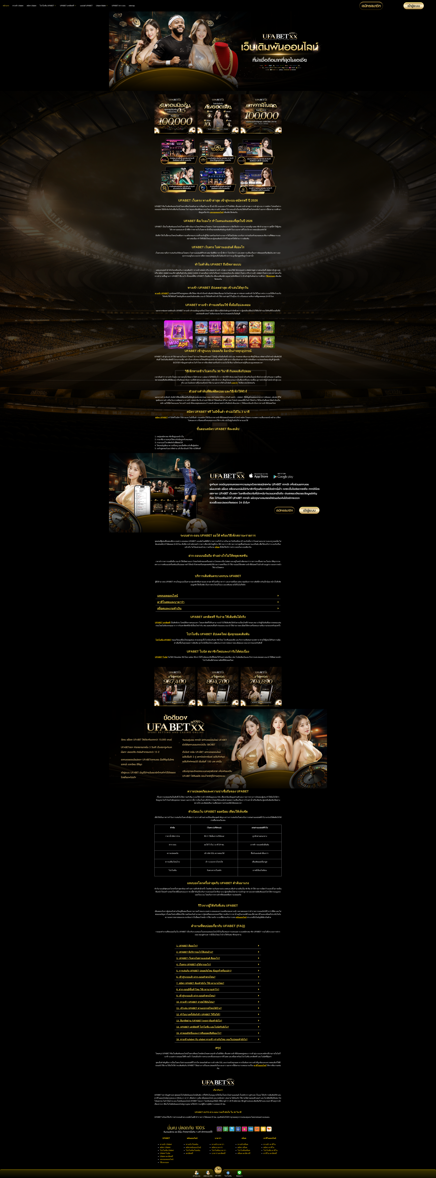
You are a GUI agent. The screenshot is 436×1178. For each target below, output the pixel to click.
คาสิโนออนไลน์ (260, 1065)
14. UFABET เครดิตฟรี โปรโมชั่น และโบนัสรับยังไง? (202, 1027)
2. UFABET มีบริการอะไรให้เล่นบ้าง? (194, 952)
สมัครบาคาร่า (217, 1147)
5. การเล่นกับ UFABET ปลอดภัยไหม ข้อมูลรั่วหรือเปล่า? (204, 970)
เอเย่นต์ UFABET (86, 6)
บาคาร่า (234, 383)
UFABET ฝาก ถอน (118, 6)
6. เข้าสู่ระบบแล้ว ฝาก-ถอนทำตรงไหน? (195, 977)
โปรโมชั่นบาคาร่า (219, 1150)
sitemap (132, 6)
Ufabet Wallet (101, 6)
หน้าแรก (6, 6)
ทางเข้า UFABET (162, 293)
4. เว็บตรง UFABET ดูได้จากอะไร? (193, 964)
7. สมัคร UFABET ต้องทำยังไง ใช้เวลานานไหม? (200, 983)
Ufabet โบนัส (165, 1153)
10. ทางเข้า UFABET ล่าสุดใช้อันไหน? (195, 1002)
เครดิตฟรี (189, 1153)
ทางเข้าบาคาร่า (218, 1144)
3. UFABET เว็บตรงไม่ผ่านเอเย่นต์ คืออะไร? (198, 958)
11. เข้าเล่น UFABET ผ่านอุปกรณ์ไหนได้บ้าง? (199, 1008)
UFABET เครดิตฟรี (67, 6)
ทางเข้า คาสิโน (269, 1144)
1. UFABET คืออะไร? (187, 945)
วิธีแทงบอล (270, 276)
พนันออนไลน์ (241, 917)
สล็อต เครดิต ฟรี (244, 1153)
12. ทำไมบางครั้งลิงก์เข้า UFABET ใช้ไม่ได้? (198, 1014)
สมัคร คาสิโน (268, 1147)
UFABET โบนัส (161, 657)
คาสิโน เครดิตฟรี (270, 1153)
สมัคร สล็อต (242, 1147)
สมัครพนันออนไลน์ (193, 1147)
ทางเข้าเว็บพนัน (192, 1144)
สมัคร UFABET (161, 417)
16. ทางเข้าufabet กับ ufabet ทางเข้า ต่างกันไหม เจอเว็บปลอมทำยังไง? (212, 1039)
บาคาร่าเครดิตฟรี (218, 1153)
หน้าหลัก (218, 1176)
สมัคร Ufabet (31, 6)
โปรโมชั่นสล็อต (244, 1150)
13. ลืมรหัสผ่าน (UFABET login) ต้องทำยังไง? (199, 1020)
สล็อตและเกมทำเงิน (169, 608)
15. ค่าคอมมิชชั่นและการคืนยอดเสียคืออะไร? (198, 1033)
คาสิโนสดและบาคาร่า (170, 602)
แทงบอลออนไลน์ (216, 212)
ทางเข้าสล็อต (243, 1144)
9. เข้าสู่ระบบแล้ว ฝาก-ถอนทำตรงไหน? (195, 995)
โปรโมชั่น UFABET (47, 6)
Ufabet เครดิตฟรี (166, 1156)
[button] (218, 596)
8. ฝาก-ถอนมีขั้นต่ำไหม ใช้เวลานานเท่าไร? (197, 989)
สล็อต (217, 547)
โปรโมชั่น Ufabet (167, 1150)
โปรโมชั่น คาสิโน (270, 1150)
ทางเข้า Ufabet (17, 6)
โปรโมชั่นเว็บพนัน (193, 1150)
